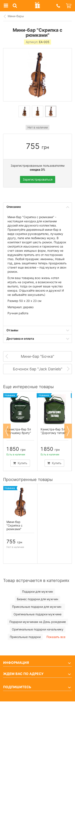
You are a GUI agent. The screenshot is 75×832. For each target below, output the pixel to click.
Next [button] (68, 431)
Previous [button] (7, 431)
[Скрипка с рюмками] (24, 111)
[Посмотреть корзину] (69, 5)
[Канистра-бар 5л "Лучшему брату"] (20, 409)
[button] (58, 6)
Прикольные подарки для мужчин (37, 606)
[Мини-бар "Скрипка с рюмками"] (20, 502)
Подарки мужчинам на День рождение (37, 622)
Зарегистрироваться (37, 179)
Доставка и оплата (20, 338)
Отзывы (12, 330)
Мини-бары (16, 16)
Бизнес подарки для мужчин (37, 599)
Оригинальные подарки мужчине (37, 614)
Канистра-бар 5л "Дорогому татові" (54, 431)
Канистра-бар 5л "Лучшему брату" (18, 431)
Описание (13, 206)
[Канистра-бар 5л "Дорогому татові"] (54, 409)
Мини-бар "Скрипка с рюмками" (14, 525)
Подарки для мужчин (37, 591)
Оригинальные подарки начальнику (37, 629)
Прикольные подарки (25, 637)
